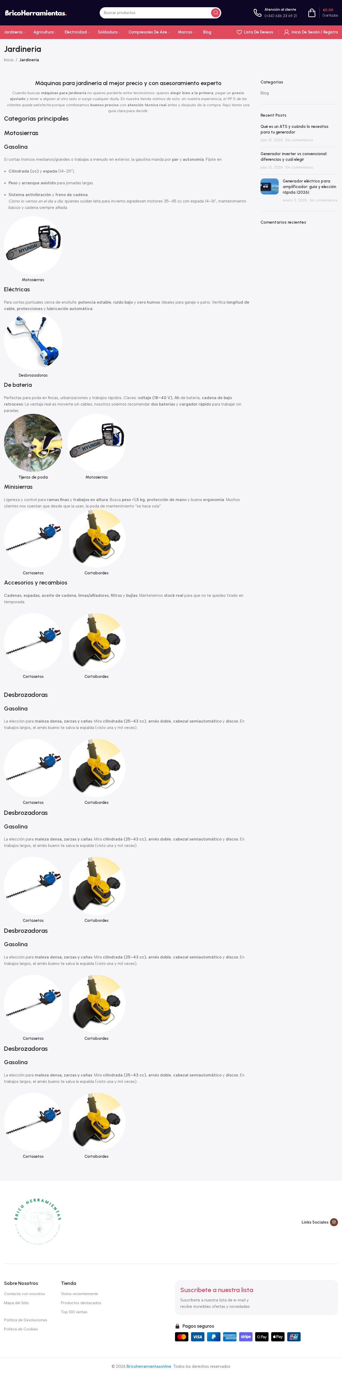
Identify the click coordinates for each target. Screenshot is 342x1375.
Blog (265, 93)
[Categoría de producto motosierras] (33, 250)
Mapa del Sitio (16, 1303)
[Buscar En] (215, 12)
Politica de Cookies (21, 1329)
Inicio (9, 60)
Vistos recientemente (79, 1294)
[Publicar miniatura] (270, 190)
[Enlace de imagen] (37, 1221)
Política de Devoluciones (25, 1320)
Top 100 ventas (74, 1312)
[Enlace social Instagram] (334, 1222)
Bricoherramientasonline (149, 1366)
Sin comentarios (299, 140)
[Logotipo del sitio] (36, 12)
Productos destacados (81, 1303)
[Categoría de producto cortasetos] (33, 544)
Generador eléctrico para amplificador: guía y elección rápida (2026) (309, 187)
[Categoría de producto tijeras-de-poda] (33, 448)
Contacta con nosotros (24, 1294)
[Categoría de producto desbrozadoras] (33, 346)
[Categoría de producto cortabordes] (97, 544)
